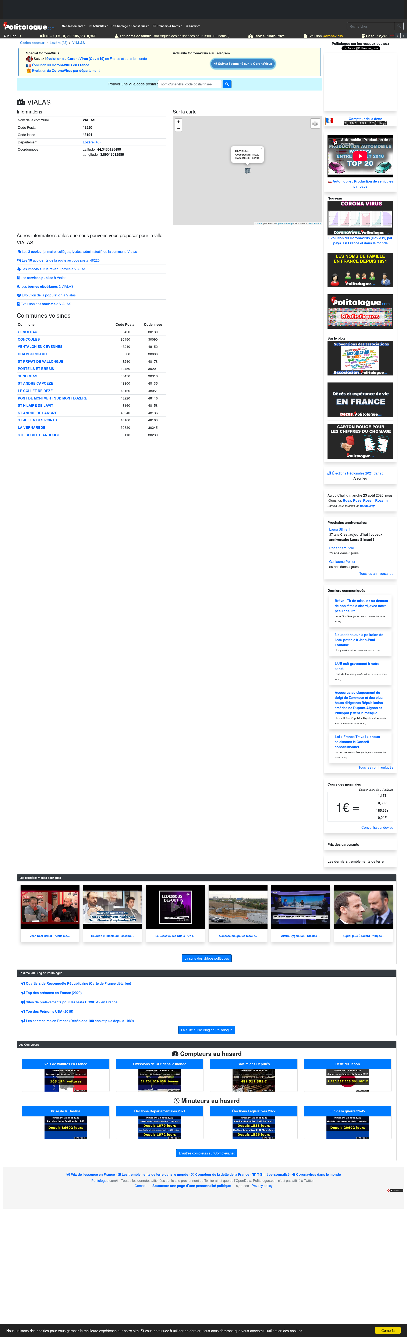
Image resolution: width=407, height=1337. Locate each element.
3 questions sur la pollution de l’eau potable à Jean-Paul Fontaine (359, 639)
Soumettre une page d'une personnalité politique (191, 1185)
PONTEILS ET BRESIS (36, 368)
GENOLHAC (27, 331)
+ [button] (178, 122)
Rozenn (381, 500)
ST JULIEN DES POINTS (37, 420)
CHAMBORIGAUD (32, 353)
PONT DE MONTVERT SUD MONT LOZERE (52, 398)
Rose (357, 500)
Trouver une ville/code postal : (133, 83)
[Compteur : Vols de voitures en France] (66, 1080)
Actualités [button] (99, 26)
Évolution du (60, 64)
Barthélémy (367, 506)
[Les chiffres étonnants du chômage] (360, 441)
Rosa (347, 500)
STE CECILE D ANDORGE (39, 434)
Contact (140, 1185)
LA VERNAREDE (31, 427)
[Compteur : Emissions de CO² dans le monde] (159, 1080)
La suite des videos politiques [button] (206, 958)
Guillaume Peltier (342, 561)
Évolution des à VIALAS (45, 303)
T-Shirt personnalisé (273, 1174)
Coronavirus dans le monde (318, 1174)
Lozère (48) (91, 142)
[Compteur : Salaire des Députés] (254, 1080)
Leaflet (258, 223)
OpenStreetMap (284, 223)
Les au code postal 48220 (60, 260)
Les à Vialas (43, 277)
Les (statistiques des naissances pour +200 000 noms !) (166, 35)
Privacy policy (262, 1185)
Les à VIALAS (47, 286)
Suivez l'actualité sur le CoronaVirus (245, 63)
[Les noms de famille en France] (360, 269)
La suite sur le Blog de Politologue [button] (207, 1029)
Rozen (368, 500)
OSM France (314, 223)
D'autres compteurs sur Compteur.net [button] (206, 1153)
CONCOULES (29, 339)
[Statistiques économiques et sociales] (360, 311)
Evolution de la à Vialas (48, 295)
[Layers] (315, 123)
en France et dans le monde (96, 58)
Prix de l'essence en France (92, 1174)
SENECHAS (27, 376)
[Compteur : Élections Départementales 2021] (159, 1127)
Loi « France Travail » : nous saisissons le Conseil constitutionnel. (357, 741)
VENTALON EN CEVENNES (40, 346)
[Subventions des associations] (360, 357)
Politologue (100, 1180)
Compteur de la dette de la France (221, 1174)
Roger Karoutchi (341, 547)
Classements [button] (74, 26)
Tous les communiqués (375, 767)
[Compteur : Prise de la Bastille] (66, 1127)
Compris (388, 1330)
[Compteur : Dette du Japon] (347, 1080)
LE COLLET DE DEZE (35, 390)
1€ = (62, 35)
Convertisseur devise (377, 827)
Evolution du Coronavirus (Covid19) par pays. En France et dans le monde (360, 240)
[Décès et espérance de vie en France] (360, 399)
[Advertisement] (203, 9)
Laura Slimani (339, 529)
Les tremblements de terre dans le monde (154, 1174)
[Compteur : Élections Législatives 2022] (254, 1127)
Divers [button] (193, 26)
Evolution (317, 35)
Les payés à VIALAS (53, 268)
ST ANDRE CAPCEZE (35, 383)
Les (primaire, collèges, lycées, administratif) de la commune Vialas (79, 251)
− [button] (178, 128)
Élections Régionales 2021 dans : (357, 473)
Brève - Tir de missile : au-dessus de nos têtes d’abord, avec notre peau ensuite (361, 605)
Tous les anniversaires (376, 573)
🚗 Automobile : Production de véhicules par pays (360, 184)
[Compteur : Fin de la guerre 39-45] (347, 1127)
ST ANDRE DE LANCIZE (37, 412)
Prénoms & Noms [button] (168, 26)
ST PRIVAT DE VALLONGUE (40, 361)
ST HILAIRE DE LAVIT (35, 405)
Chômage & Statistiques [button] (130, 26)
